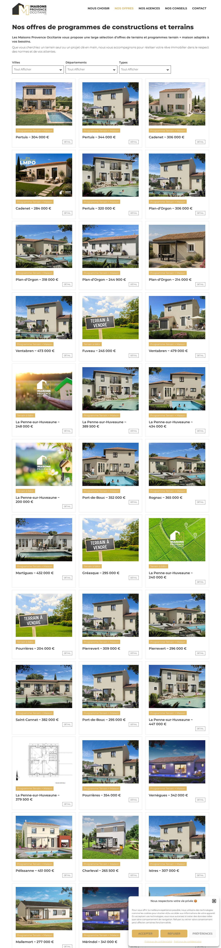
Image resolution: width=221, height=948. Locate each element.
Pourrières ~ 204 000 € (35, 648)
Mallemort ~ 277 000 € (35, 942)
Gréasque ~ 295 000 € (100, 573)
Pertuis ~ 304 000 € (32, 137)
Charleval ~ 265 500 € (100, 871)
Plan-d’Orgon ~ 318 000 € (37, 280)
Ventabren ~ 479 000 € (168, 351)
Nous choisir (98, 8)
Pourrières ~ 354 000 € (101, 795)
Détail (67, 142)
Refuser (174, 933)
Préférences (202, 933)
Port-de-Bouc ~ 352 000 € (103, 498)
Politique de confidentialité (158, 941)
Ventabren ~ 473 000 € (35, 351)
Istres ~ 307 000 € (164, 871)
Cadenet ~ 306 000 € (166, 137)
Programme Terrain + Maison (34, 130)
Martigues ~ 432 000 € (35, 573)
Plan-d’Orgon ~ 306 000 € (170, 208)
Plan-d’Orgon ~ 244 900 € (104, 280)
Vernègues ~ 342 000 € (168, 795)
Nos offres (124, 8)
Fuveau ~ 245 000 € (99, 351)
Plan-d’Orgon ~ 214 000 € (170, 280)
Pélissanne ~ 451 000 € (35, 871)
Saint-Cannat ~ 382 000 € (37, 720)
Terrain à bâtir (92, 344)
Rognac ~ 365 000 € (165, 498)
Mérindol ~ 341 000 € (99, 942)
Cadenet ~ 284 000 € (33, 208)
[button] (214, 901)
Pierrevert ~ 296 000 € (167, 648)
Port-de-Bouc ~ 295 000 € (104, 720)
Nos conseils (176, 8)
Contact (199, 8)
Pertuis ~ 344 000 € (99, 137)
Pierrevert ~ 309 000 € (101, 648)
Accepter (145, 933)
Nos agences (149, 8)
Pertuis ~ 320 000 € (98, 208)
